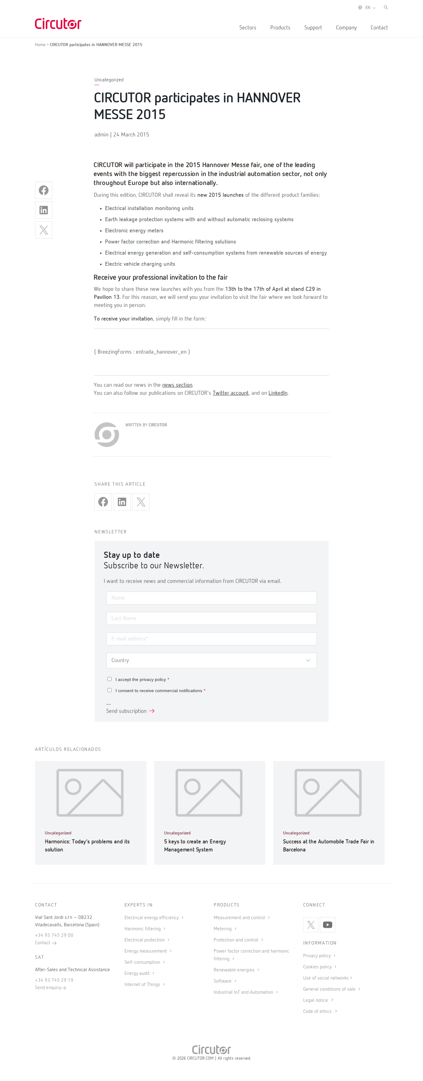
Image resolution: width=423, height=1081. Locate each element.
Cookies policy (318, 967)
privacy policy (153, 679)
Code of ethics (317, 1011)
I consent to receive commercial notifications (160, 690)
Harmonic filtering (143, 929)
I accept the (142, 679)
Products (280, 28)
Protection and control (236, 940)
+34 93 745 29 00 (54, 935)
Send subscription (126, 711)
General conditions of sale (330, 989)
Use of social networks (326, 978)
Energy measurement (146, 951)
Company (346, 28)
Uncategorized (109, 80)
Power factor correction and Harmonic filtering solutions (170, 242)
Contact (379, 28)
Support (313, 28)
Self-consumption (142, 962)
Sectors (247, 28)
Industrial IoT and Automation (244, 992)
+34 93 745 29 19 (54, 980)
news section (177, 385)
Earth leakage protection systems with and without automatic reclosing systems (199, 219)
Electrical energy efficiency (152, 917)
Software (223, 981)
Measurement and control (240, 917)
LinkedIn (277, 393)
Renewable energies (235, 970)
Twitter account (231, 393)
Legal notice (315, 1000)
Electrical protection (145, 940)
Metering (223, 929)
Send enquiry (48, 987)
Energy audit (137, 973)
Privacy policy (317, 956)
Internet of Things (142, 984)
